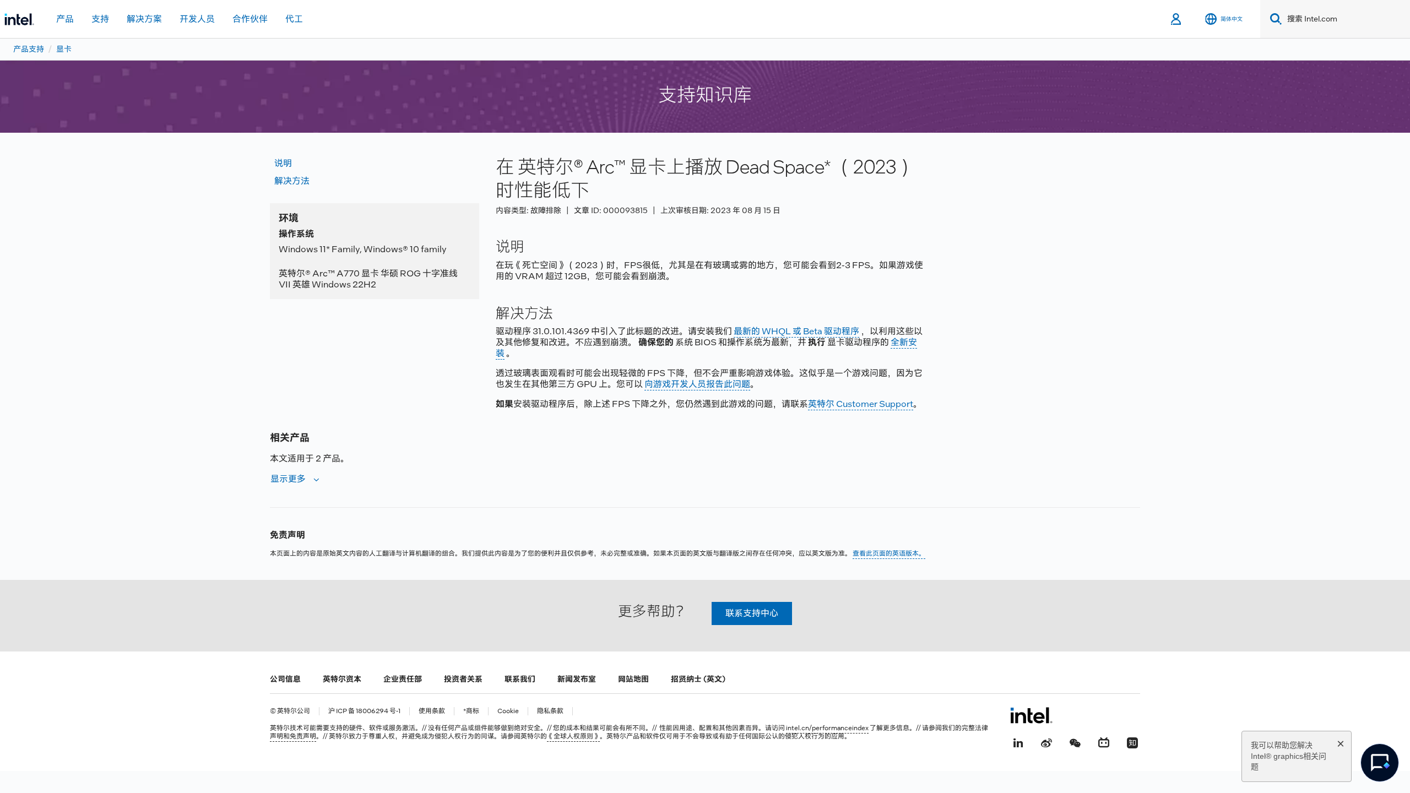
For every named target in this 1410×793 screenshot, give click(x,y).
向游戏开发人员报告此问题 (697, 384)
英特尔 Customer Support (860, 404)
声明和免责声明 (293, 736)
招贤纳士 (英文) (698, 679)
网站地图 (633, 679)
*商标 (471, 711)
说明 (283, 163)
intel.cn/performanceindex (827, 728)
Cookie (508, 711)
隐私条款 (550, 711)
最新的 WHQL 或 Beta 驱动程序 (796, 331)
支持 (100, 19)
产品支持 (28, 49)
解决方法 (292, 181)
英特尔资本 (342, 679)
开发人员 (197, 19)
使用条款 (432, 711)
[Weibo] (1046, 742)
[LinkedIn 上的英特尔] (1018, 742)
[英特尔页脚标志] (1031, 715)
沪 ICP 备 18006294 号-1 (364, 711)
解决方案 (144, 19)
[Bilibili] (1103, 742)
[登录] (1176, 19)
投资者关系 (463, 679)
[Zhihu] (1132, 742)
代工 (294, 19)
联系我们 (520, 679)
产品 (65, 19)
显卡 (64, 49)
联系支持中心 (751, 613)
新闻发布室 (576, 679)
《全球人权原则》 (573, 736)
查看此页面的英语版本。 (889, 553)
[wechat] (1075, 742)
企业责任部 (402, 679)
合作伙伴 (250, 19)
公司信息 (285, 679)
